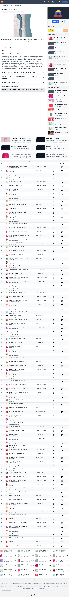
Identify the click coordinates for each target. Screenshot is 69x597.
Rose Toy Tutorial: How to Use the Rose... (18, 166)
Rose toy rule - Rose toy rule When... (17, 262)
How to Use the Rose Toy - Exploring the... (18, 449)
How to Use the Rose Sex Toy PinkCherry (18, 239)
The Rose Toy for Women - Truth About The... (19, 388)
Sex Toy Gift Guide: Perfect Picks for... (17, 457)
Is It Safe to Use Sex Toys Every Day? (17, 484)
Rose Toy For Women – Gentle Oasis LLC (18, 311)
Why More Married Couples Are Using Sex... (19, 277)
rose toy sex (11, 171)
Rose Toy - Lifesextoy (13, 434)
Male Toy (58, 2)
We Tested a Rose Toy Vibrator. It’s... (17, 273)
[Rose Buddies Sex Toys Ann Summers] (51, 123)
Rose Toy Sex (57, 129)
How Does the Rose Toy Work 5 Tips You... (18, 522)
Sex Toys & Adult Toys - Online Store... (17, 331)
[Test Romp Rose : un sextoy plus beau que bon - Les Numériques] (51, 100)
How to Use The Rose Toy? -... (15, 426)
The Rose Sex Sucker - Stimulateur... (17, 254)
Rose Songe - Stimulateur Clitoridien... (17, 246)
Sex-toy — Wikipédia (13, 189)
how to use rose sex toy (14, 167)
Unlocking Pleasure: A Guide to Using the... (18, 281)
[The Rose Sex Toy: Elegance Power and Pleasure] (51, 91)
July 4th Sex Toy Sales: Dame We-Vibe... (17, 216)
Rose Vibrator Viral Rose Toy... (15, 415)
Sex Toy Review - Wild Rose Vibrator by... (18, 530)
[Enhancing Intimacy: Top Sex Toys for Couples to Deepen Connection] (51, 133)
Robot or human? (13, 196)
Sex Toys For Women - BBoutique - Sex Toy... (18, 223)
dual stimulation (12, 474)
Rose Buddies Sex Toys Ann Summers (17, 170)
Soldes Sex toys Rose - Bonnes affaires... (18, 488)
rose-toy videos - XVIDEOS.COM (16, 208)
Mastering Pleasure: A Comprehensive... (18, 526)
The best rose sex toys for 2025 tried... (17, 419)
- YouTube (11, 518)
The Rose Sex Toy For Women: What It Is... (18, 503)
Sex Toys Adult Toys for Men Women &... (18, 480)
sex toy (6, 591)
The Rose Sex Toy (58, 92)
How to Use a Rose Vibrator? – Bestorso (17, 227)
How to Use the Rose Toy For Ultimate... (17, 422)
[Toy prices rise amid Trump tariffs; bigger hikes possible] (51, 48)
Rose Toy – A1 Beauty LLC (14, 495)
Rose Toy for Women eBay (14, 346)
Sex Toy (44, 2)
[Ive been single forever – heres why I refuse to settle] (51, 52)
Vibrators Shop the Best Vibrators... (17, 430)
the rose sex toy (12, 175)
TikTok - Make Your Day (14, 174)
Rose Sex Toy (57, 39)
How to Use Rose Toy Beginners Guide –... (18, 438)
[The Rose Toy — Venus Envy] (51, 105)
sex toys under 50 (13, 397)
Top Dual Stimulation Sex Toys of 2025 (17, 472)
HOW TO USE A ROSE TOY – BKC (16, 185)
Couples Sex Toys (58, 134)
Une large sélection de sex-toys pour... (17, 285)
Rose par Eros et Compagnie (15, 465)
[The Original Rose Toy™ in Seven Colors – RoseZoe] (51, 96)
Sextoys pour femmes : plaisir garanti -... (18, 365)
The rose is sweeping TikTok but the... (17, 177)
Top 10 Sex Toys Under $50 (15, 396)
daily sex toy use (12, 485)
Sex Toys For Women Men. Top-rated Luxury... (19, 510)
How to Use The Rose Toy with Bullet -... (17, 384)
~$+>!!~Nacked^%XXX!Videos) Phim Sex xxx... (19, 399)
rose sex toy (5, 5)
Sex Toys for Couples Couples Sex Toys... (18, 292)
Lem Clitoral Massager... (14, 507)
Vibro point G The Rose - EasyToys (16, 468)
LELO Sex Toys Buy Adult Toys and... (17, 361)
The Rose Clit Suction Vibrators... (16, 403)
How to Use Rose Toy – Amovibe (16, 296)
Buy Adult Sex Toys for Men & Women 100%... (19, 235)
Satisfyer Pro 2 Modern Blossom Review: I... (18, 392)
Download (65, 1)
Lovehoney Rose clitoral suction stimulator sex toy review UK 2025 (34, 134)
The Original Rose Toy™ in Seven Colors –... (18, 231)
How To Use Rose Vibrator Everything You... (18, 250)
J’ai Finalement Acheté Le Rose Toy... (17, 453)
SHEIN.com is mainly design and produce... (18, 514)
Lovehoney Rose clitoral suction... (16, 200)
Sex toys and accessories (14, 545)
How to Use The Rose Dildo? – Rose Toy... (18, 300)
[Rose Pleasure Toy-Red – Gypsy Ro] (51, 38)
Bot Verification (12, 533)
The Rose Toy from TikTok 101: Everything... (18, 304)
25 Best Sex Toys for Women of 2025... (17, 445)
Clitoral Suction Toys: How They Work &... (18, 411)
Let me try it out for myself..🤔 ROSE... (17, 442)
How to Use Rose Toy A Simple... (16, 499)
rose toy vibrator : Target (14, 219)
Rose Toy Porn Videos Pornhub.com (17, 357)
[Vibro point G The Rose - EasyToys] (51, 114)
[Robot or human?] (51, 128)
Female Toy (51, 2)
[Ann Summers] (51, 57)
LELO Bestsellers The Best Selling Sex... (17, 327)
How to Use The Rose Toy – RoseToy (17, 380)
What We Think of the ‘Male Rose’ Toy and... (18, 258)
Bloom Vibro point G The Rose (16, 5)
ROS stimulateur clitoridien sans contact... (18, 193)
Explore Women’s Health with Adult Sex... (18, 204)
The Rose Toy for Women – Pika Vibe (17, 323)
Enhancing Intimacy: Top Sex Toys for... (17, 461)
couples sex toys (12, 462)
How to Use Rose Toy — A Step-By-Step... (18, 181)
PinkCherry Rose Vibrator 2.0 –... (16, 373)
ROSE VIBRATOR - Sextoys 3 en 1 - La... (17, 212)
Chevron (5, 134)
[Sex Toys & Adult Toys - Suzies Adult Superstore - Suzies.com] (51, 43)
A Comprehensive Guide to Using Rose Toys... (19, 269)
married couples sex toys (14, 278)
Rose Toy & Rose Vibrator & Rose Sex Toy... (18, 407)
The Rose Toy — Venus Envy (15, 265)
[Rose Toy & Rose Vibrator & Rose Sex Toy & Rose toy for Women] (51, 109)
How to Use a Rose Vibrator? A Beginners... (18, 476)
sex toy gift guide (13, 458)
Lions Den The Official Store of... (16, 315)
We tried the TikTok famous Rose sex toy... (18, 319)
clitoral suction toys (13, 412)
